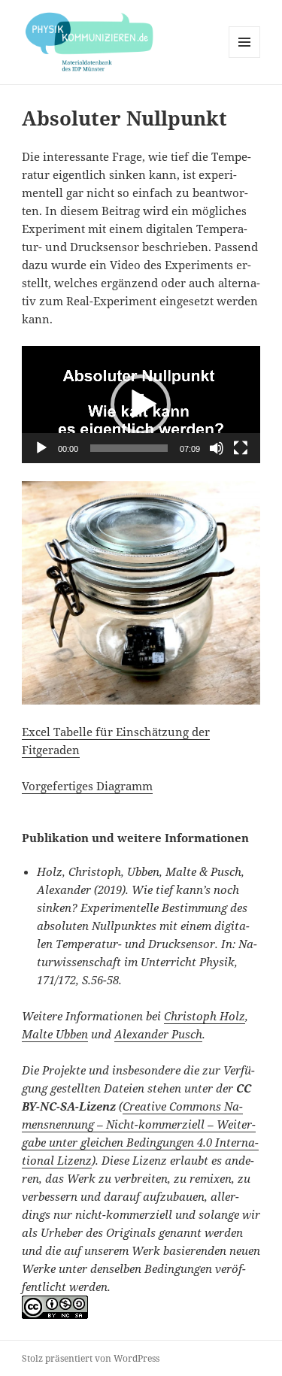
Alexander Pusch (158, 1033)
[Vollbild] (240, 448)
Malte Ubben (55, 1033)
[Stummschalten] (216, 448)
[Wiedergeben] (41, 448)
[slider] (129, 448)
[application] (141, 404)
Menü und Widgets (244, 57)
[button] (141, 404)
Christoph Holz (204, 1015)
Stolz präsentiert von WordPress (90, 1358)
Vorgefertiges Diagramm (87, 785)
